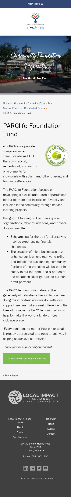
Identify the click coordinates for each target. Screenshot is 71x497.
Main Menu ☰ (35, 3)
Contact (51, 433)
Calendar (51, 419)
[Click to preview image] (56, 165)
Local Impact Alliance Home (19, 420)
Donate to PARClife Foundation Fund (27, 358)
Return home (11, 375)
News (51, 423)
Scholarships (20, 437)
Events (51, 428)
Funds (20, 432)
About (20, 427)
